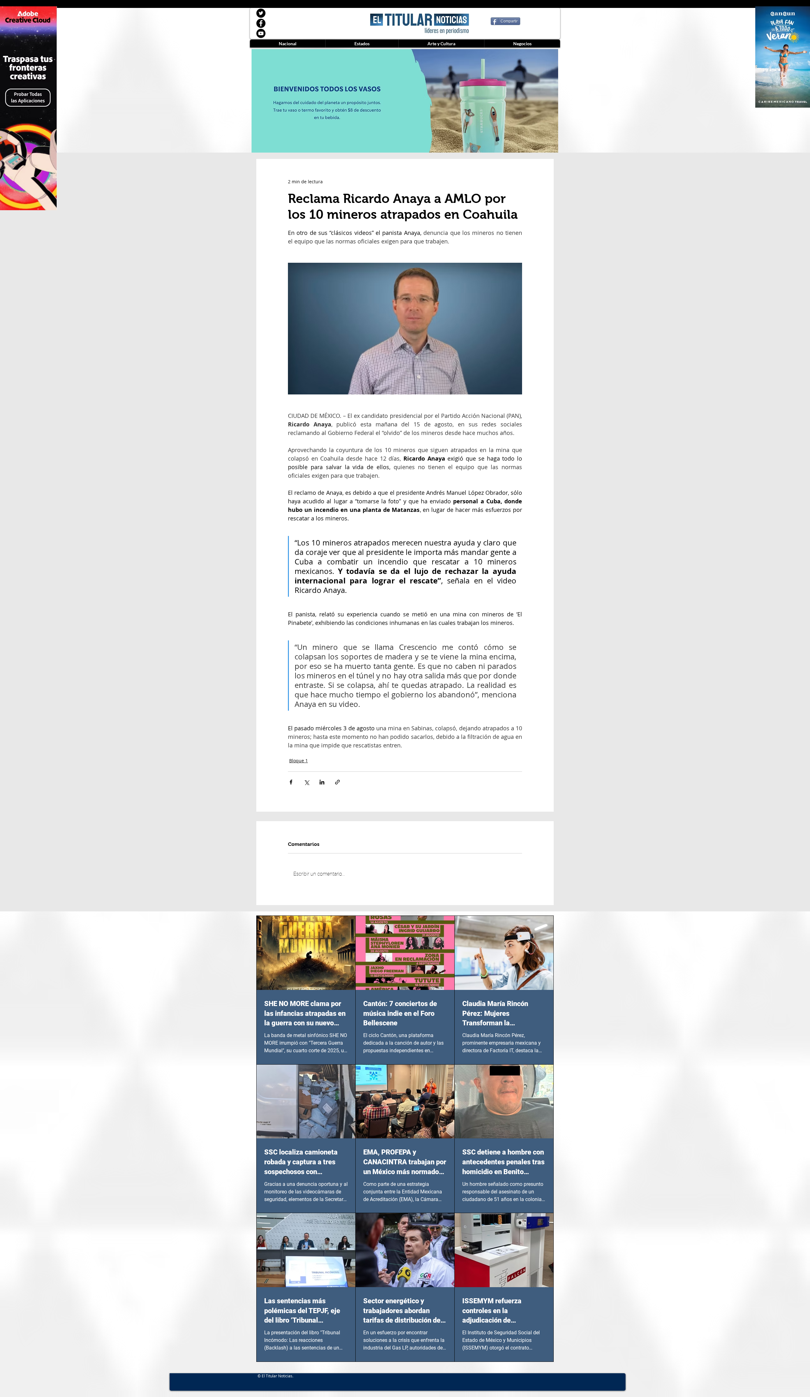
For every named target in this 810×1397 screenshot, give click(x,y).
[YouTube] (260, 33)
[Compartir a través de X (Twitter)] (306, 782)
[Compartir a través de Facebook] (291, 782)
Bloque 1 (298, 761)
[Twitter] (260, 13)
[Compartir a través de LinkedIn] (322, 782)
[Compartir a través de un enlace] (337, 782)
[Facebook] (260, 23)
